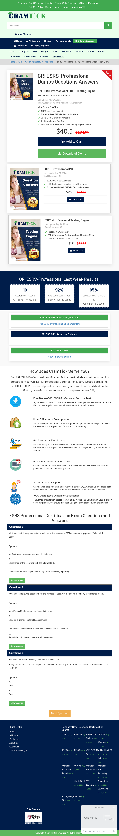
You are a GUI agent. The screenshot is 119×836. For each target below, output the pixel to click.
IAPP (55, 51)
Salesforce (14, 57)
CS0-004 (102, 735)
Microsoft (67, 51)
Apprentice (103, 781)
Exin (35, 51)
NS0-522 (78, 735)
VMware (44, 57)
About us (13, 743)
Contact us (21, 45)
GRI (20, 62)
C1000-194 (103, 789)
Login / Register (24, 34)
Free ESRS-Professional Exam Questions (59, 323)
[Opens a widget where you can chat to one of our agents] (99, 819)
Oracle (91, 51)
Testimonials (64, 41)
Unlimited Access (85, 41)
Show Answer (17, 581)
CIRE (64, 735)
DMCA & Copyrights (18, 751)
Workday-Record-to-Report (66, 769)
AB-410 (101, 742)
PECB (101, 51)
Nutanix (79, 51)
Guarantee (14, 747)
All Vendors (34, 41)
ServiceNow (30, 57)
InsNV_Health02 (105, 750)
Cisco (12, 51)
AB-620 (65, 750)
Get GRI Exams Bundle (59, 356)
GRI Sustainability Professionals (39, 62)
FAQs (48, 41)
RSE (99, 758)
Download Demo (73, 153)
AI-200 (77, 750)
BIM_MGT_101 (80, 781)
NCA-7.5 (77, 766)
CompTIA (24, 51)
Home (19, 41)
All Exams (13, 736)
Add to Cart (73, 141)
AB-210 (77, 797)
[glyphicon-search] (108, 25)
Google (44, 51)
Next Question (59, 713)
